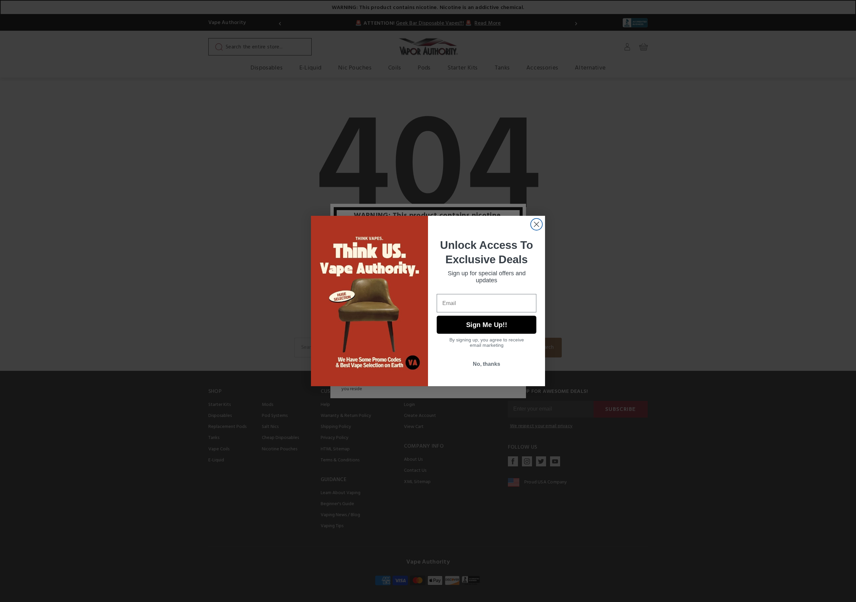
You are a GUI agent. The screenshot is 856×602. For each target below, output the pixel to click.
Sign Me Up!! (486, 324)
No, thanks (486, 364)
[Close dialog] (536, 224)
